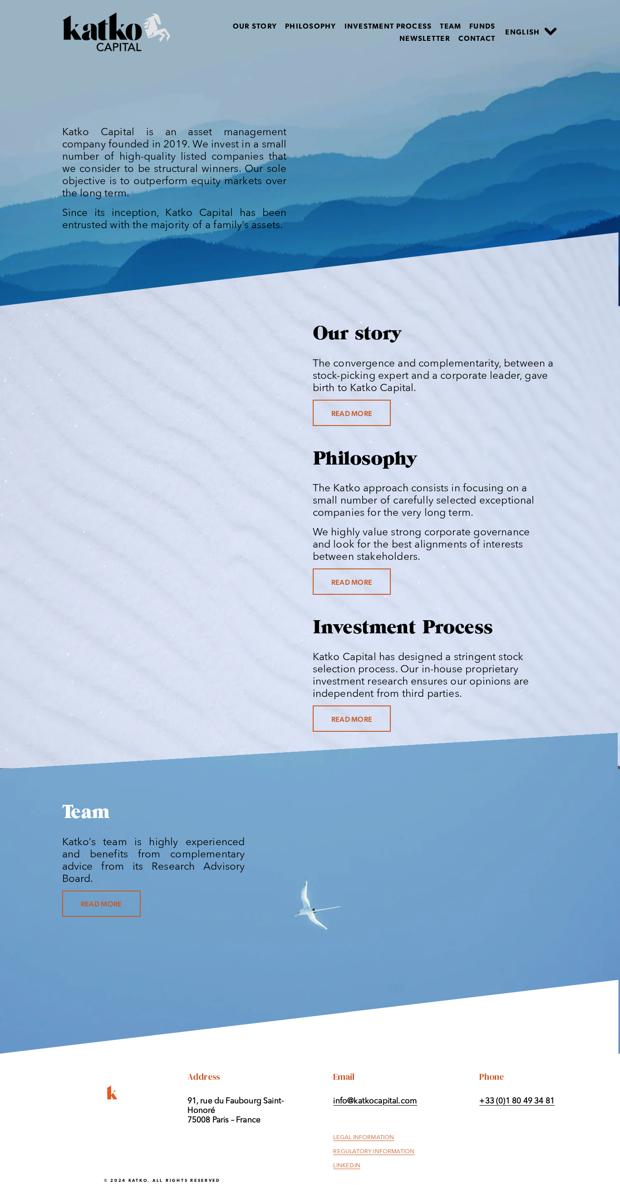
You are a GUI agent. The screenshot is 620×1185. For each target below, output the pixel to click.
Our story (255, 25)
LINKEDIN (346, 1166)
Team (450, 25)
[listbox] (531, 32)
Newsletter (424, 38)
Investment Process (388, 25)
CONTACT (477, 38)
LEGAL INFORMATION (363, 1138)
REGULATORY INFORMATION (373, 1152)
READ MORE (352, 413)
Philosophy (310, 25)
